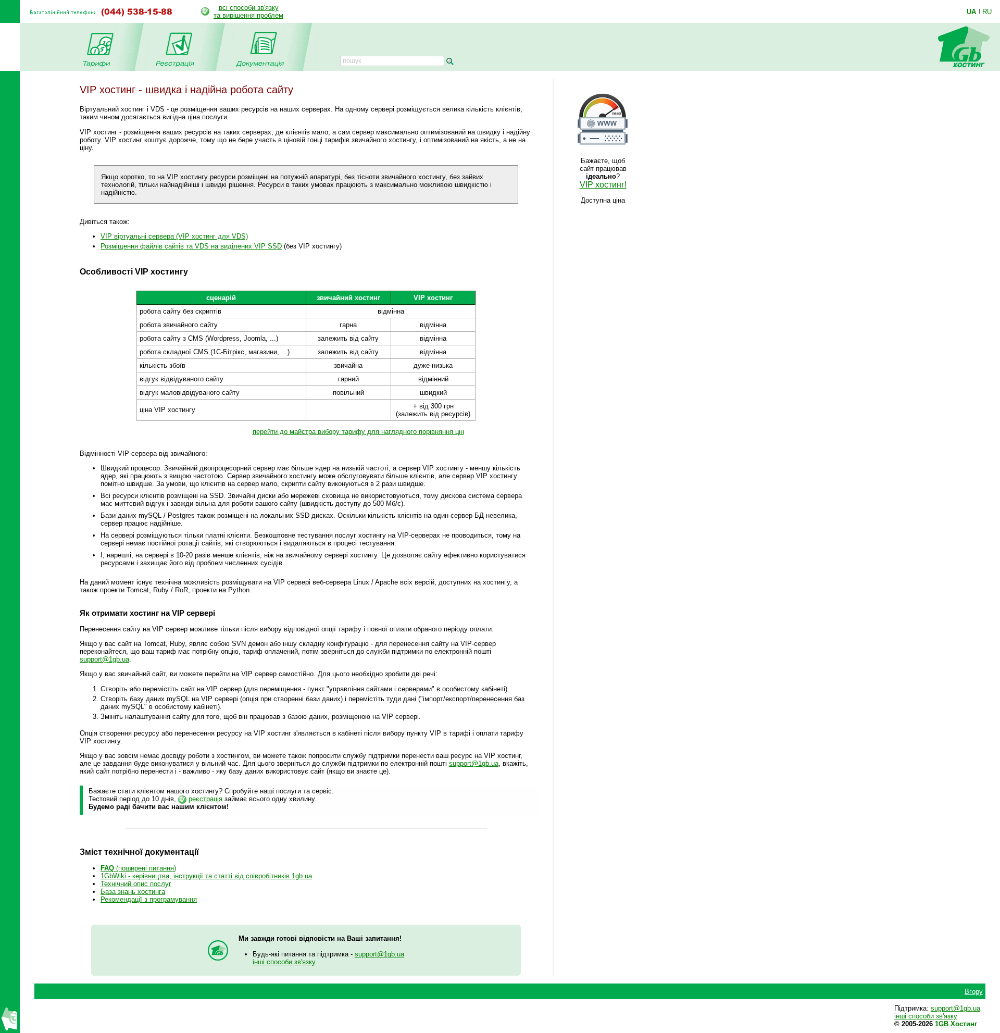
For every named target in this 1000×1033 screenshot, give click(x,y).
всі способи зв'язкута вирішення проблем (248, 11)
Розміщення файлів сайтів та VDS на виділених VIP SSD (191, 246)
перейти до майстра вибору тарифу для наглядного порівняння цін (358, 431)
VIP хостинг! (603, 184)
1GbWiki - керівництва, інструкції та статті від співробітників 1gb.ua (206, 876)
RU (987, 11)
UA (971, 11)
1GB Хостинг (956, 1024)
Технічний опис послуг (136, 884)
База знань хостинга (133, 891)
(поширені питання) (138, 868)
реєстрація (205, 799)
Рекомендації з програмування (149, 899)
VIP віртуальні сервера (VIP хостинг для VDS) (174, 236)
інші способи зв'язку (284, 962)
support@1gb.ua (104, 659)
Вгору (974, 991)
